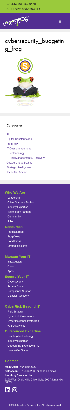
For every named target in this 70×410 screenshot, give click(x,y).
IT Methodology (15, 153)
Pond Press (14, 241)
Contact (11, 361)
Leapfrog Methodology (20, 336)
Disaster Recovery (18, 295)
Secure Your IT (17, 276)
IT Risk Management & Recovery (26, 157)
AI (8, 134)
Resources (14, 227)
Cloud (10, 266)
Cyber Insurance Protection (23, 321)
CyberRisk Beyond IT (22, 306)
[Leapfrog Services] (16, 22)
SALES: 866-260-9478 (21, 3)
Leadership (14, 197)
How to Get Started (18, 350)
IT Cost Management (19, 148)
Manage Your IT (17, 256)
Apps (10, 271)
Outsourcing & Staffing (19, 162)
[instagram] (8, 390)
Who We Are (15, 192)
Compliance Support (19, 291)
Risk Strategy (15, 311)
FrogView (12, 143)
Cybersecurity (15, 281)
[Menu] (60, 22)
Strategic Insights (17, 245)
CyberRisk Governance (21, 316)
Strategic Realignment (19, 167)
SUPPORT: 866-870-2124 (23, 9)
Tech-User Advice (17, 172)
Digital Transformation (19, 139)
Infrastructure (14, 261)
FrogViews (13, 236)
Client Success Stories (20, 202)
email (53, 371)
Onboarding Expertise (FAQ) (23, 345)
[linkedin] (14, 390)
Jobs (10, 221)
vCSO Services (16, 325)
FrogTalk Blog (15, 231)
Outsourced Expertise (23, 331)
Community (14, 216)
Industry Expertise (17, 207)
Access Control (16, 286)
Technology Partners (19, 211)
